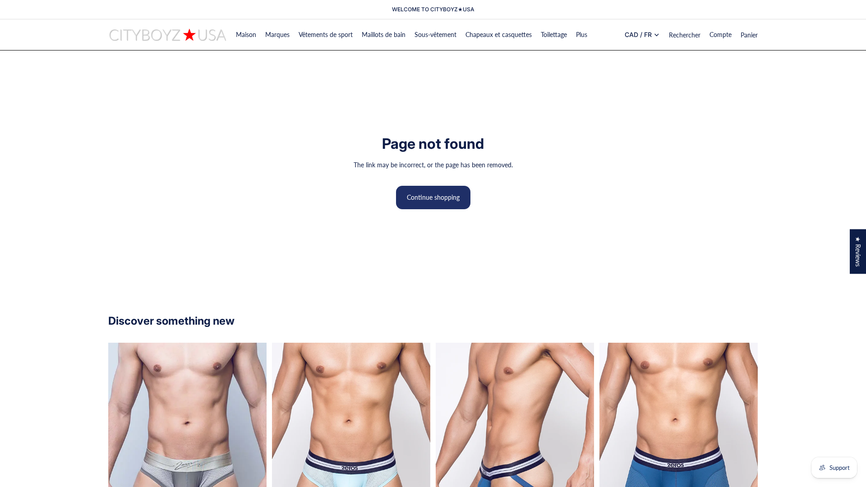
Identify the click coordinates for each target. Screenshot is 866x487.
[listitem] (581, 34)
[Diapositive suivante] (253, 443)
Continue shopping (433, 197)
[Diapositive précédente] (121, 443)
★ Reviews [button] (858, 251)
